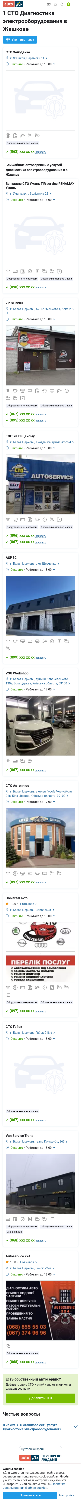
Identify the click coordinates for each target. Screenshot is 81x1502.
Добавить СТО (40, 1398)
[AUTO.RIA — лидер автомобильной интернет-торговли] (13, 4)
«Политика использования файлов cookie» (34, 1486)
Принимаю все (30, 1495)
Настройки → (68, 1495)
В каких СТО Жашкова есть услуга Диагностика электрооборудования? (32, 1427)
